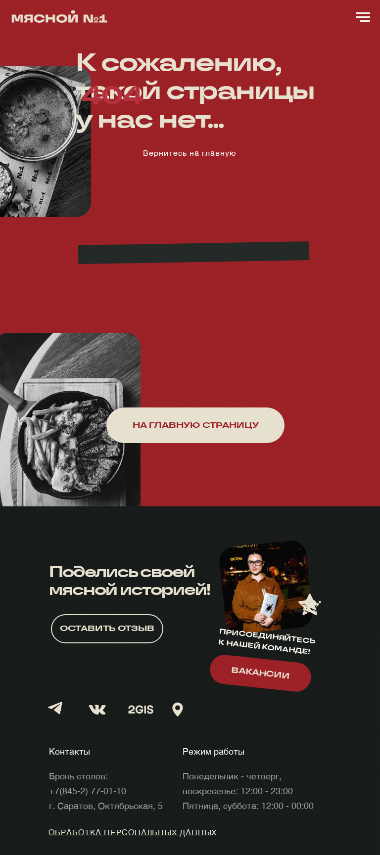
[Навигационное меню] (363, 17)
